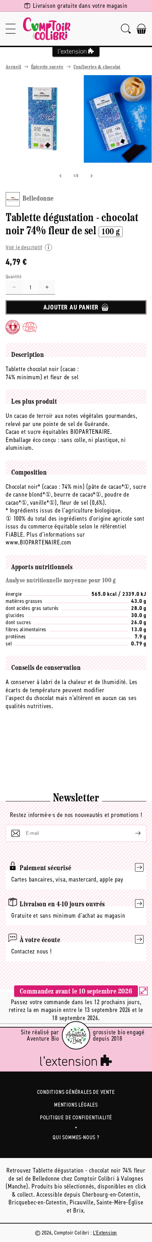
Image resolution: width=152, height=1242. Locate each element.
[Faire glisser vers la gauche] (60, 176)
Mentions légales (76, 1104)
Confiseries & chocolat (97, 67)
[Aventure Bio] (76, 1035)
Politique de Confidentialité (76, 1117)
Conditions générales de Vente (76, 1092)
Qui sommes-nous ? (76, 1137)
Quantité (14, 276)
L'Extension (105, 1232)
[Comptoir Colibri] (46, 28)
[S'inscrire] (132, 833)
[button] (11, 29)
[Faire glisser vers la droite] (91, 176)
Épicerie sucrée (47, 67)
